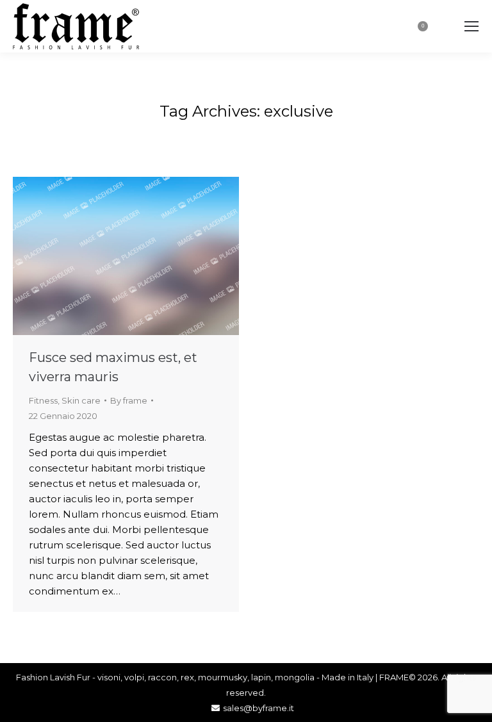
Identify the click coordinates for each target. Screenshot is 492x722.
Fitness (43, 400)
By (128, 400)
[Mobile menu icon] (471, 26)
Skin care (81, 400)
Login (380, 26)
